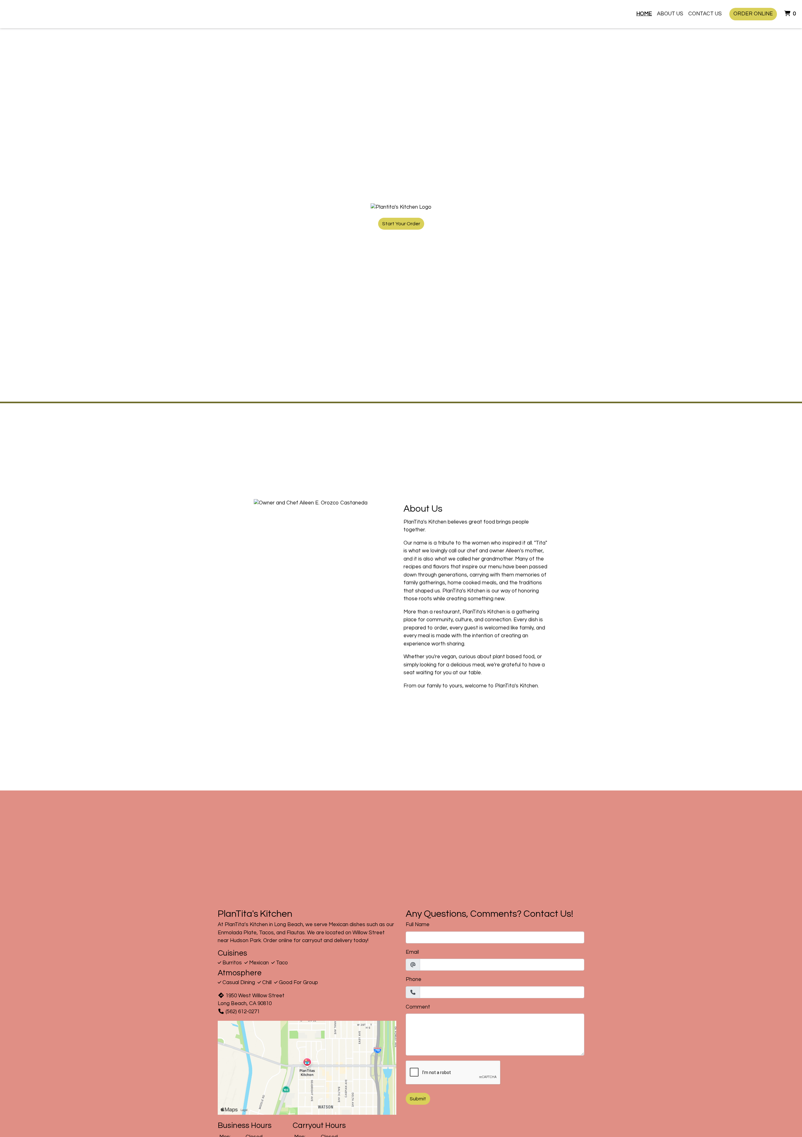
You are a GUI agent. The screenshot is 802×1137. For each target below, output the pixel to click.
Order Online (753, 14)
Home (644, 14)
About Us (670, 14)
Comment (418, 1007)
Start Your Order (401, 223)
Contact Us (705, 14)
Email (412, 952)
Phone (413, 979)
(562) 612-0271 (243, 1011)
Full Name (418, 924)
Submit (418, 1098)
